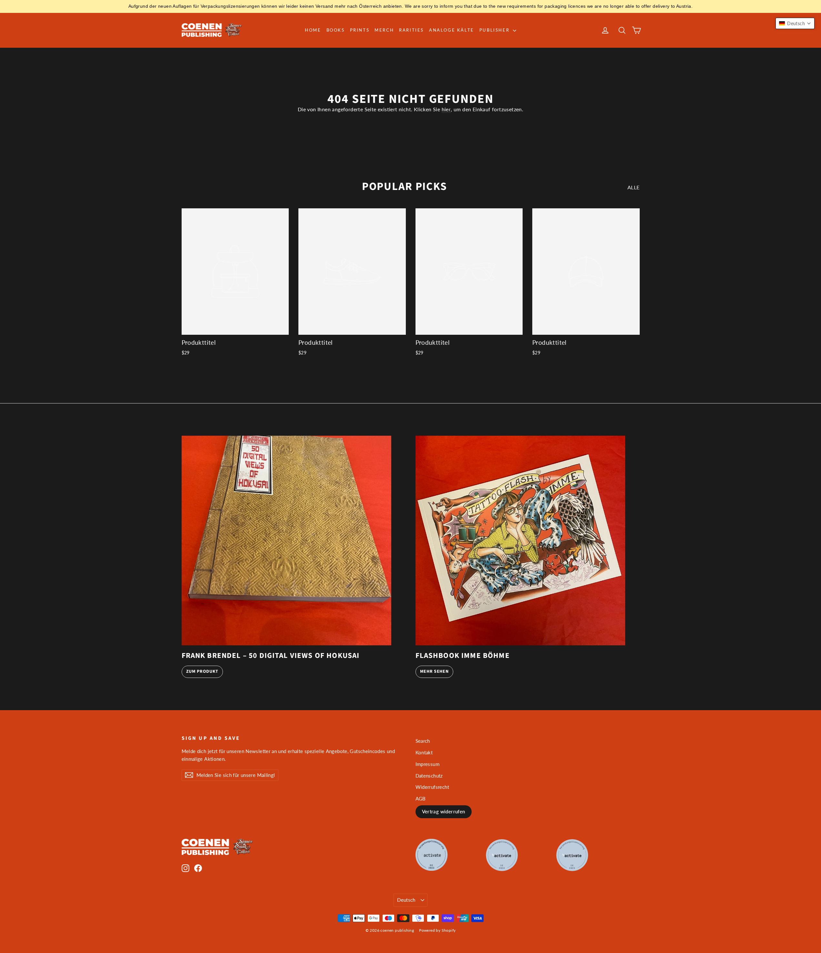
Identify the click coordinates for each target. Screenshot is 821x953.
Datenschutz (429, 776)
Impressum (428, 764)
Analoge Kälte (451, 30)
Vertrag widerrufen (443, 811)
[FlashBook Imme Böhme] (520, 540)
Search (423, 741)
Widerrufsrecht (432, 787)
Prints (360, 30)
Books (335, 30)
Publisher (495, 30)
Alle (633, 187)
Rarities (411, 30)
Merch (384, 30)
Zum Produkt (202, 671)
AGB (421, 798)
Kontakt (424, 752)
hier (446, 109)
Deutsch (406, 900)
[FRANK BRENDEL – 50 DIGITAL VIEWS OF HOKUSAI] (286, 540)
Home (313, 30)
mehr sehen (434, 671)
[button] (795, 23)
